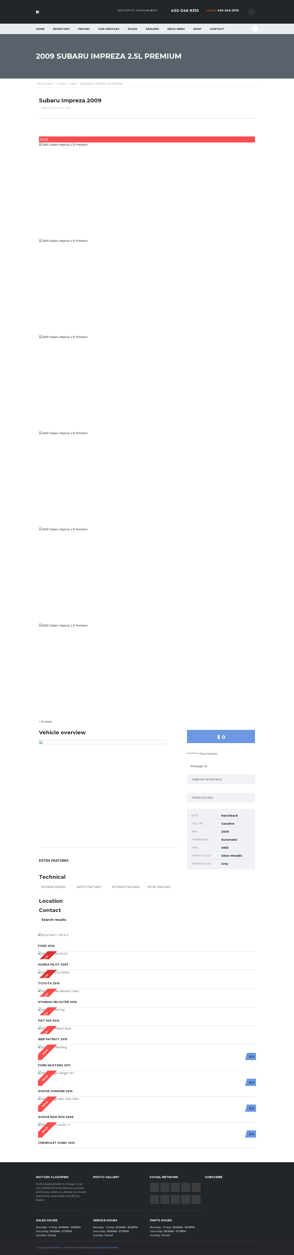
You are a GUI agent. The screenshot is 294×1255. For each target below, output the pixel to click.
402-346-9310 (228, 10)
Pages (132, 28)
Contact (217, 28)
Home (40, 28)
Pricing (84, 28)
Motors (57, 1247)
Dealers (152, 28)
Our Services (108, 28)
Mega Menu (176, 28)
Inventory (61, 28)
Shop (197, 28)
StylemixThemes (107, 1247)
